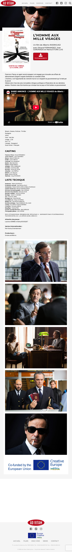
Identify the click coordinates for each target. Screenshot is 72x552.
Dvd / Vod (35, 541)
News (45, 541)
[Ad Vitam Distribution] (9, 4)
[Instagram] (41, 529)
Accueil (25, 3)
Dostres (52, 549)
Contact (48, 3)
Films (32, 3)
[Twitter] (36, 529)
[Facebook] (31, 529)
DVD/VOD (39, 3)
